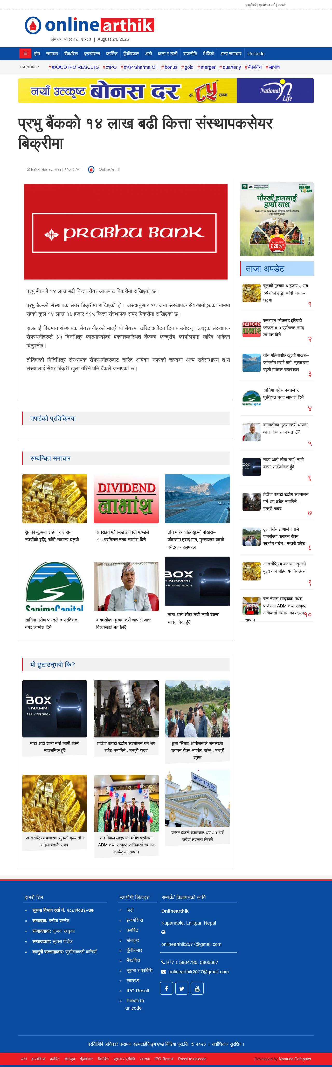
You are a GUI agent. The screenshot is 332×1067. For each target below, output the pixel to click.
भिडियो (208, 53)
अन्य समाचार (230, 53)
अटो (148, 53)
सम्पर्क (282, 5)
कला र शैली (167, 53)
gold (189, 67)
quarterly (232, 67)
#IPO (111, 67)
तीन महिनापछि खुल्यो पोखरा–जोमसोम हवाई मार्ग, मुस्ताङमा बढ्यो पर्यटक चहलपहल (196, 540)
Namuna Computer (295, 1059)
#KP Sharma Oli (140, 67)
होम (37, 53)
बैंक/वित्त (71, 53)
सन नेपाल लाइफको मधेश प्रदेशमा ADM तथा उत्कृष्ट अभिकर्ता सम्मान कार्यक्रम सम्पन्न (126, 845)
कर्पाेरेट (111, 53)
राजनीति (190, 53)
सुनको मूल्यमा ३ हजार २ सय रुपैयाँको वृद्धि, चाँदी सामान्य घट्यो (285, 292)
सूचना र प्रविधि (140, 970)
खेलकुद (133, 940)
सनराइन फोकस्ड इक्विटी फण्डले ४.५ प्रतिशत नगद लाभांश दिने (283, 327)
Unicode (256, 53)
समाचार (52, 53)
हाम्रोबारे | (252, 5)
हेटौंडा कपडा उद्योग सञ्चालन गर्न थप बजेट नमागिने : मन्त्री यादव (286, 501)
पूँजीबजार (131, 53)
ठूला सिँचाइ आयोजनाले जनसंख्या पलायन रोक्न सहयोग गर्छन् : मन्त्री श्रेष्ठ (197, 750)
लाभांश (274, 67)
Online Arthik (109, 169)
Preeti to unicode (134, 1004)
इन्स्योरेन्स (92, 53)
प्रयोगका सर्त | (268, 5)
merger (208, 67)
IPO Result (138, 990)
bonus (171, 67)
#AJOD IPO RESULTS (75, 67)
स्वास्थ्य (133, 980)
